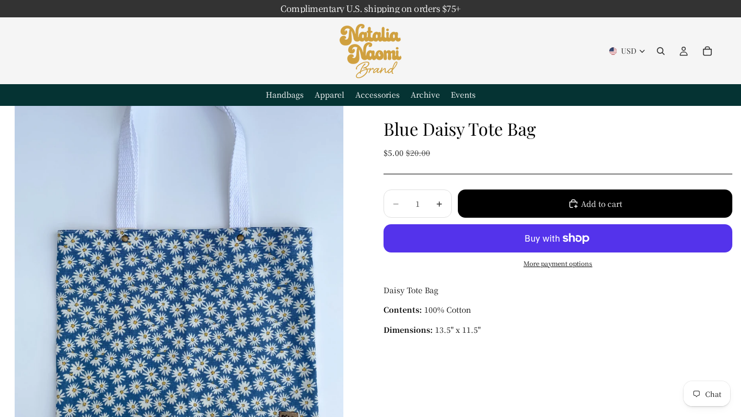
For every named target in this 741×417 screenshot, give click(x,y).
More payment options (557, 263)
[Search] (661, 51)
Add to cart (601, 203)
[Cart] (707, 51)
